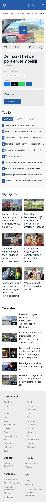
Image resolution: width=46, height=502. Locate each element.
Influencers (9, 447)
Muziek (30, 432)
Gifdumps (8, 497)
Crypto (30, 443)
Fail (36, 13)
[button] (43, 5)
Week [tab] (19, 119)
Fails (29, 417)
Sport (6, 432)
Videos (28, 480)
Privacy (28, 467)
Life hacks (31, 409)
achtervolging (10, 75)
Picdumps (8, 493)
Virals (42, 13)
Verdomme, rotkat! (14, 156)
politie (21, 75)
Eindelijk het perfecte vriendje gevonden (24, 162)
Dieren (7, 428)
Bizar (6, 421)
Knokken (31, 421)
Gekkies (30, 428)
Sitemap (29, 484)
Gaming (30, 402)
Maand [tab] (30, 119)
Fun (28, 413)
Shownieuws (33, 439)
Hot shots (31, 424)
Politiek (30, 406)
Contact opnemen (8, 464)
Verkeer (8, 443)
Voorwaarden (31, 463)
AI (28, 436)
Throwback (9, 424)
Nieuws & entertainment (11, 488)
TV (5, 439)
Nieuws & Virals (11, 479)
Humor (30, 13)
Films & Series (33, 447)
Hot (5, 417)
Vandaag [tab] (7, 119)
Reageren (12, 101)
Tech (6, 451)
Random (21, 13)
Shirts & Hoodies (12, 483)
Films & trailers (11, 436)
